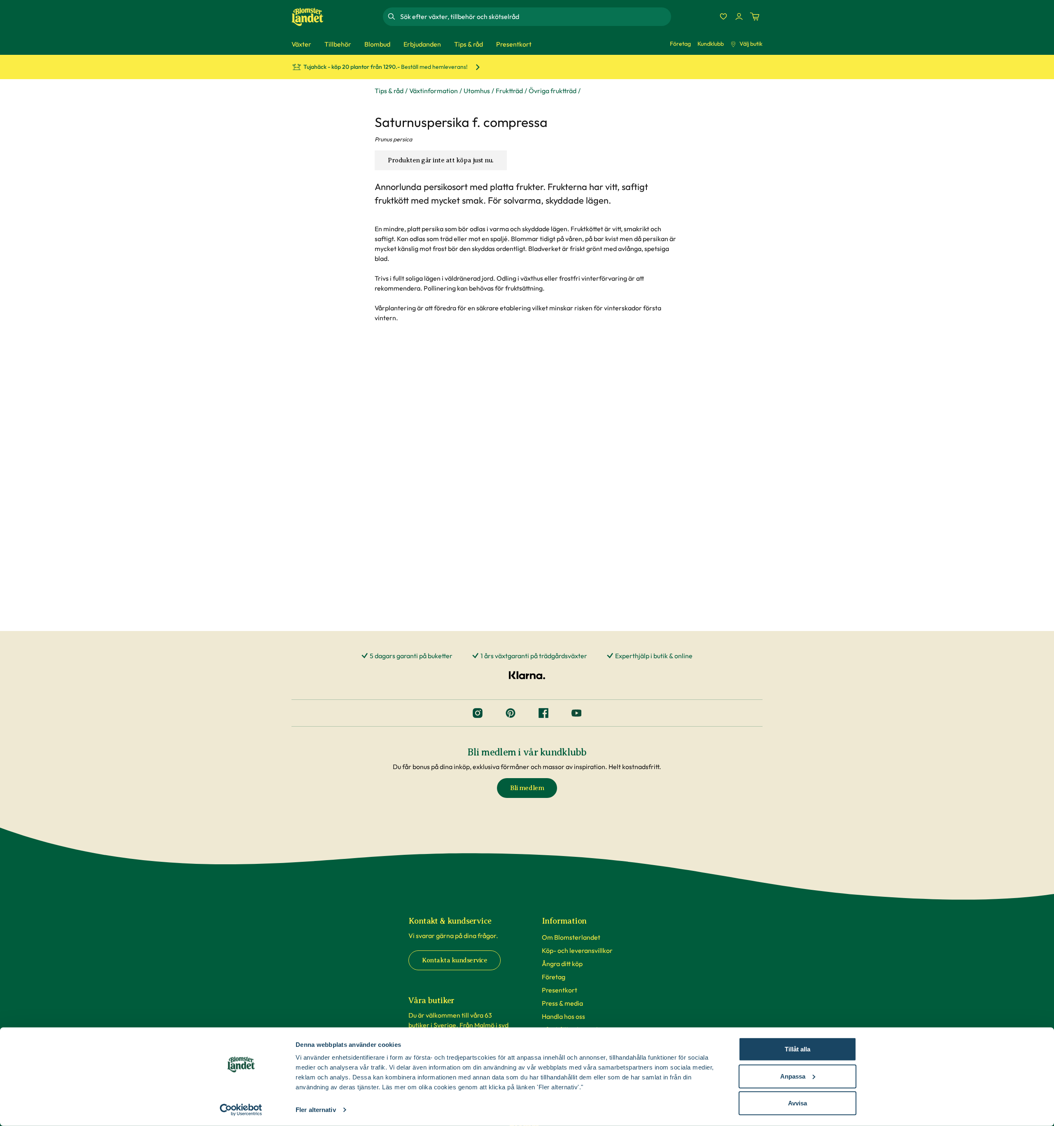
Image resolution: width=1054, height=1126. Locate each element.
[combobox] (534, 16)
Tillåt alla (797, 1049)
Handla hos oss (563, 1016)
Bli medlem (527, 788)
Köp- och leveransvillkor (577, 950)
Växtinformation (433, 91)
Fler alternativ (316, 1109)
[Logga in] (739, 16)
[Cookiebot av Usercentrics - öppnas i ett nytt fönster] (241, 1110)
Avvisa (797, 1103)
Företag (680, 43)
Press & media (562, 1003)
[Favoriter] (723, 16)
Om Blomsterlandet (571, 937)
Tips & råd (389, 91)
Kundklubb (710, 43)
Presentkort (559, 990)
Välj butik (751, 43)
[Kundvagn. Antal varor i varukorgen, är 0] (755, 16)
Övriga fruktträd (552, 91)
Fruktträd (509, 91)
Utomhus (477, 91)
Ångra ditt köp (562, 963)
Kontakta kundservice (454, 960)
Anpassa (792, 1075)
